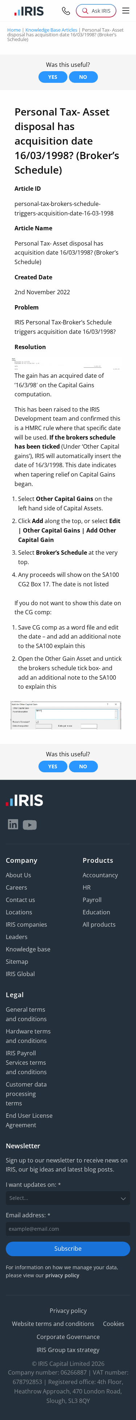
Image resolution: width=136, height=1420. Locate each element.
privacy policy (62, 1275)
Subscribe (68, 1249)
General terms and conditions (26, 1014)
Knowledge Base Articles (51, 30)
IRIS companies (26, 925)
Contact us (20, 900)
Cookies (113, 1324)
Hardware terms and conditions (28, 1036)
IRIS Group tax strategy (68, 1350)
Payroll (92, 900)
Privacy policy (68, 1311)
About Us (18, 875)
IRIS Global (20, 974)
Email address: (28, 1215)
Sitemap (17, 962)
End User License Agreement (29, 1120)
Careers (16, 887)
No (83, 76)
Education (96, 912)
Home (14, 30)
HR (87, 887)
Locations (19, 912)
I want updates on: (33, 1185)
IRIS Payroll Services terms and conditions (26, 1062)
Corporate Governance (68, 1337)
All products (99, 925)
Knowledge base (28, 949)
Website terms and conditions (53, 1324)
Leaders (17, 937)
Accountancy (100, 875)
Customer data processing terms (26, 1093)
